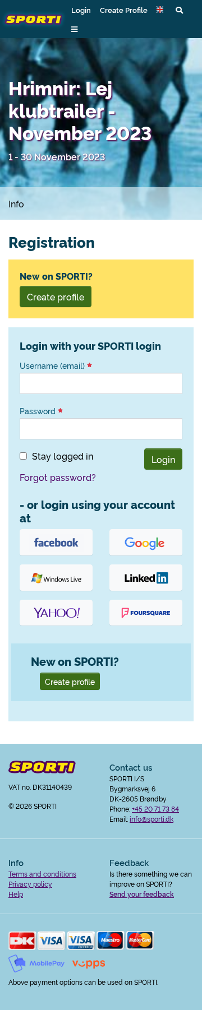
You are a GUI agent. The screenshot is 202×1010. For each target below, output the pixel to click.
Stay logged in (62, 456)
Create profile (55, 296)
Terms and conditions (42, 873)
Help (15, 893)
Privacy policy (30, 883)
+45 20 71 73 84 (155, 808)
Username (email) (53, 365)
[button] (161, 9)
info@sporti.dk (151, 818)
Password (39, 410)
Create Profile (124, 9)
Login (81, 9)
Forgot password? (58, 477)
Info (16, 203)
